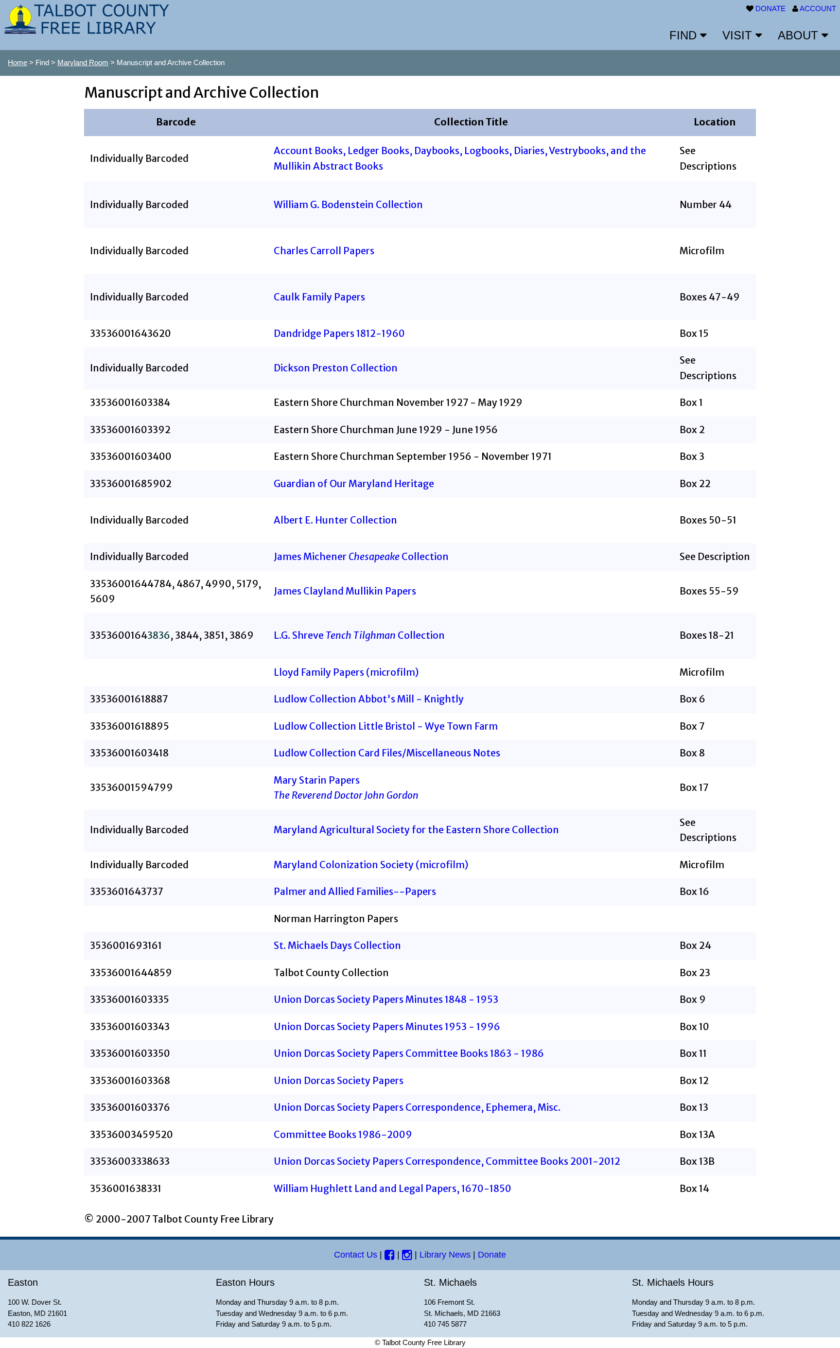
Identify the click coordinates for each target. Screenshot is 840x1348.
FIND (684, 35)
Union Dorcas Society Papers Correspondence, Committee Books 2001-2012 (447, 1161)
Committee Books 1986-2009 (343, 1134)
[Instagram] (407, 1255)
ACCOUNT (818, 8)
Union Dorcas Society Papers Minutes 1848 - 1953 (386, 999)
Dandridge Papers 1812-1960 (339, 333)
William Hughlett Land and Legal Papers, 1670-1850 (392, 1188)
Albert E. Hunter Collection (335, 520)
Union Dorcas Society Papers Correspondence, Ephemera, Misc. (417, 1107)
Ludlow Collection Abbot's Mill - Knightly (369, 699)
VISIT (738, 35)
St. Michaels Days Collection (337, 945)
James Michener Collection (361, 556)
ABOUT (800, 35)
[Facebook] (390, 1255)
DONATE (770, 8)
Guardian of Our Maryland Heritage (354, 484)
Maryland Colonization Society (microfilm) (371, 865)
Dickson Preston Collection (336, 368)
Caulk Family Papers (319, 297)
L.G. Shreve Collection (359, 635)
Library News (445, 1255)
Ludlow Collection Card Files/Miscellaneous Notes (387, 753)
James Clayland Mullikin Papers (345, 591)
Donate (492, 1255)
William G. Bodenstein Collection (348, 204)
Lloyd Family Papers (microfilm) (346, 672)
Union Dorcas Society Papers (338, 1080)
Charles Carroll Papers (324, 251)
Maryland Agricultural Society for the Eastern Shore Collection (416, 830)
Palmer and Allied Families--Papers (355, 891)
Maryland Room (82, 62)
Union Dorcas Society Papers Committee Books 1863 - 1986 (409, 1053)
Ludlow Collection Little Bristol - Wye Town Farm (386, 726)
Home (17, 62)
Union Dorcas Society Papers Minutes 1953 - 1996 (387, 1027)
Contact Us (355, 1255)
